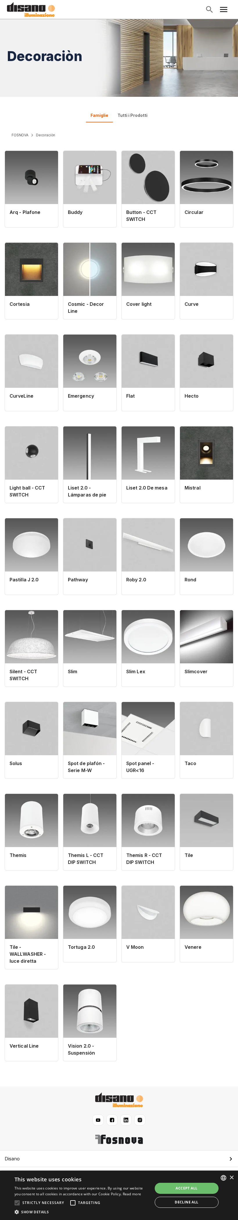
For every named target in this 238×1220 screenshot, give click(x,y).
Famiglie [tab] (99, 115)
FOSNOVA (20, 135)
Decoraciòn (45, 135)
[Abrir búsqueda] (209, 9)
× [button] (231, 1178)
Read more (132, 1194)
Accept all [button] (186, 1188)
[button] (119, 1159)
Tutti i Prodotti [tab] (132, 115)
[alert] (119, 1195)
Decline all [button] (186, 1202)
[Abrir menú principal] (224, 9)
